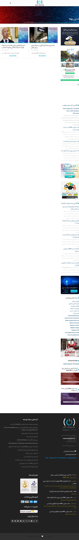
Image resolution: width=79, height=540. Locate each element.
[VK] (18, 521)
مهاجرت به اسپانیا (74, 308)
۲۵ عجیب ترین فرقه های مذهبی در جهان (61, 475)
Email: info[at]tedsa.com (69, 438)
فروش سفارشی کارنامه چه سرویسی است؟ (29, 466)
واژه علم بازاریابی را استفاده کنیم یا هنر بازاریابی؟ (60, 491)
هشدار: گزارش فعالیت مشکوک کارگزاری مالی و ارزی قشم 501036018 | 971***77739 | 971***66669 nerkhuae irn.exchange (21, 429)
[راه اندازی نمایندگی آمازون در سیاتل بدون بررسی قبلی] (43, 35)
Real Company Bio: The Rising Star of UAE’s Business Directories (71, 111)
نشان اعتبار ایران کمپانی (70, 454)
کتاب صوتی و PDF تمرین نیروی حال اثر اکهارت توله (59, 497)
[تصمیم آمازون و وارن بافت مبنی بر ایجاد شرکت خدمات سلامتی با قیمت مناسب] (14, 35)
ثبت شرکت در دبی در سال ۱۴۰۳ (32, 453)
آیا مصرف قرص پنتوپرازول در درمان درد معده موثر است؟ (26, 460)
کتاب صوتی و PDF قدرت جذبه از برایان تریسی (28, 463)
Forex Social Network (73, 335)
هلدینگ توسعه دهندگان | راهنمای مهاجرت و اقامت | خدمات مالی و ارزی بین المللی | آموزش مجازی (57, 22)
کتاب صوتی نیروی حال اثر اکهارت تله (70, 151)
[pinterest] (15, 521)
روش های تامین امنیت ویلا (32, 436)
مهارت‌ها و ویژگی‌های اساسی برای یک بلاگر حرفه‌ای (28, 450)
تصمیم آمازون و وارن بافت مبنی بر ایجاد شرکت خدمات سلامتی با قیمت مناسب (13, 46)
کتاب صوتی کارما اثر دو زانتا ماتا (71, 141)
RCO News (76, 364)
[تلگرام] (20, 521)
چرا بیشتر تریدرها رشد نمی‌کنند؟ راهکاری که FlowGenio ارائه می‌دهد (24, 424)
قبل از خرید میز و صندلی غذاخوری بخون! (30, 433)
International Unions (73, 316)
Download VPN (72, 458)
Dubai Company (67, 364)
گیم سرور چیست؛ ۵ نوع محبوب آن (31, 456)
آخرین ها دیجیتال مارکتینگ (68, 203)
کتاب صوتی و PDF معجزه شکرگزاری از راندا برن (58, 504)
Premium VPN (53, 458)
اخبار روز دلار (76, 313)
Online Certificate (74, 323)
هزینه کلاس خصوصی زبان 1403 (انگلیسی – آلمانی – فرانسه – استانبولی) (23, 446)
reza (75, 491)
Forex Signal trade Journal (72, 333)
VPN (46, 458)
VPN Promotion (62, 458)
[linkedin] (12, 521)
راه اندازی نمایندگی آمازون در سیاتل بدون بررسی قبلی (43, 46)
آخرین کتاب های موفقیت (69, 105)
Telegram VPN (75, 330)
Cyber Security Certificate (72, 318)
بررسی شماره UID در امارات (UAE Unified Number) (27, 440)
